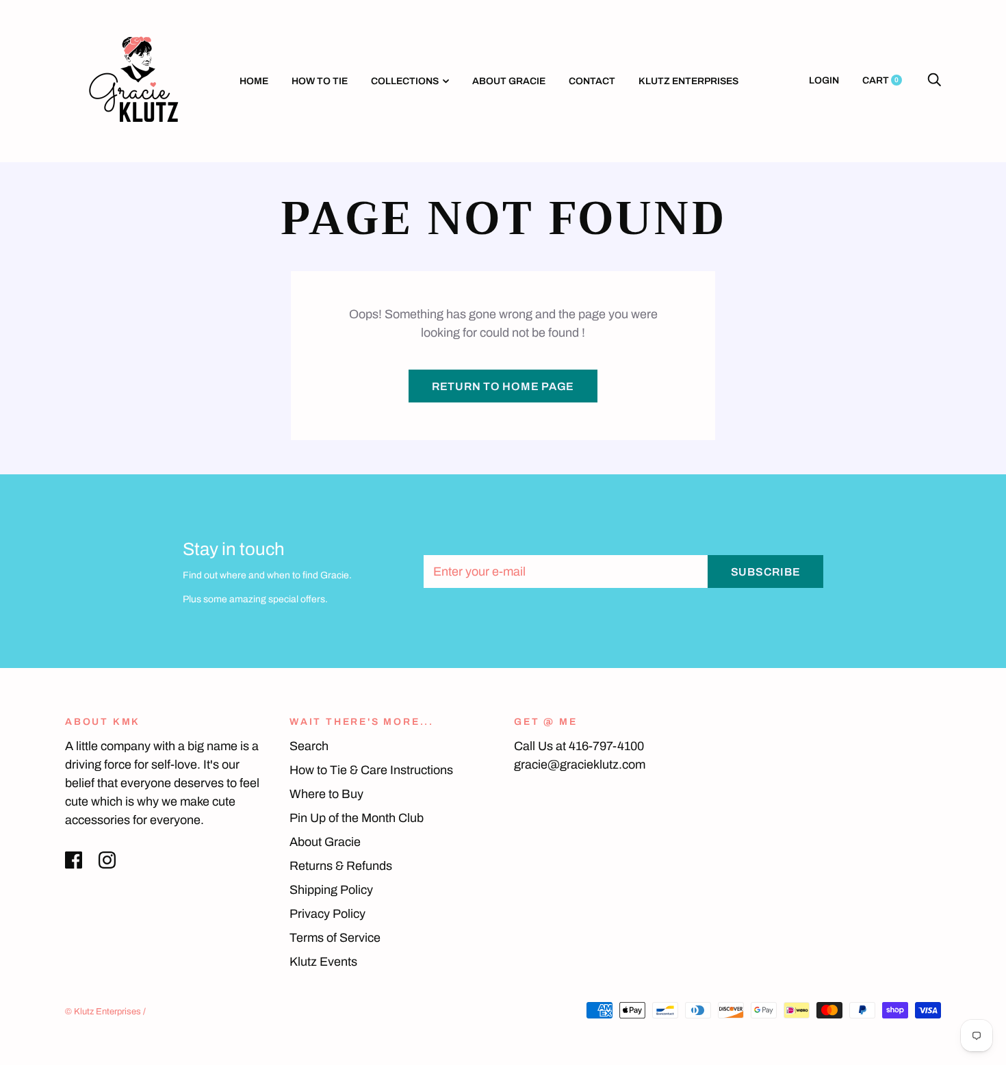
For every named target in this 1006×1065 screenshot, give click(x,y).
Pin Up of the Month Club (356, 818)
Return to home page (503, 386)
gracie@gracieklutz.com (579, 764)
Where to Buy (326, 794)
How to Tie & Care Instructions (371, 770)
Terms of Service (335, 938)
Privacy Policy (327, 914)
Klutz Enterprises (688, 81)
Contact (592, 81)
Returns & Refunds (340, 866)
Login (824, 80)
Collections (405, 81)
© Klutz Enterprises (103, 1011)
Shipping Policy (331, 890)
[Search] (934, 80)
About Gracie (508, 81)
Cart (880, 80)
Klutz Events (323, 961)
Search (308, 746)
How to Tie (320, 81)
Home (254, 81)
